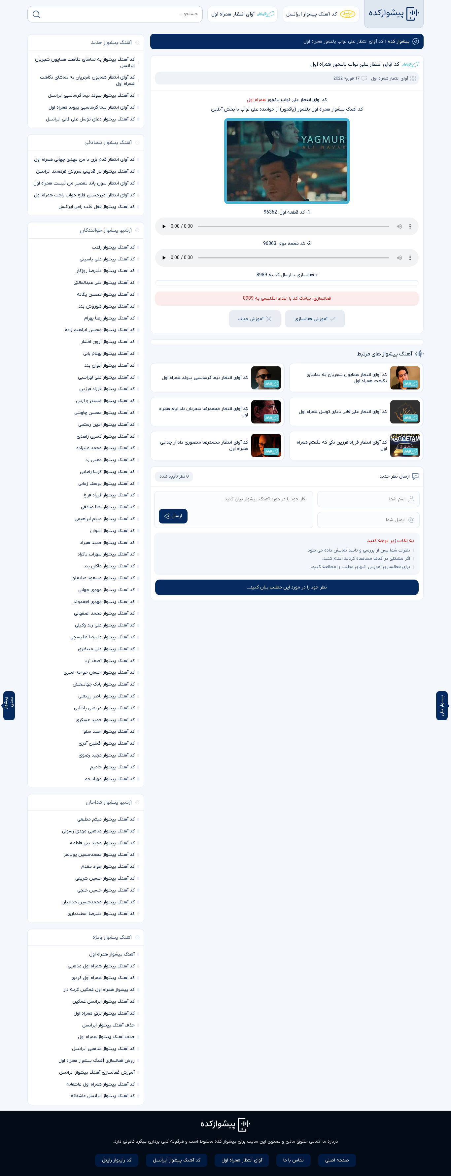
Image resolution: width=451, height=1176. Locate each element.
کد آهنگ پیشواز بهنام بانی (109, 354)
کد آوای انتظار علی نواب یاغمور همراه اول (354, 64)
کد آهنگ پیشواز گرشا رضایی (107, 472)
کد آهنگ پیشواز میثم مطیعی (106, 819)
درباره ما (330, 1141)
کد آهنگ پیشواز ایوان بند (109, 365)
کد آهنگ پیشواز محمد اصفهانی (104, 613)
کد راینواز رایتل (116, 1160)
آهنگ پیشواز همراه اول (112, 954)
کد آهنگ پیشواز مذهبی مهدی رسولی (98, 831)
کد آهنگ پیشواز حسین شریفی (105, 878)
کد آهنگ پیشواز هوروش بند (106, 306)
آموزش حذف (250, 319)
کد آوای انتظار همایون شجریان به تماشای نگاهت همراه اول (87, 80)
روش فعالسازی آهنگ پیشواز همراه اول (96, 1061)
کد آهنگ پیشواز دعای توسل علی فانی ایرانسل (90, 119)
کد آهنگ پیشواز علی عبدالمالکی (104, 283)
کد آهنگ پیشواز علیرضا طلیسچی (102, 637)
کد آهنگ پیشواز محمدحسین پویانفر (99, 855)
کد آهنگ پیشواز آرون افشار (108, 342)
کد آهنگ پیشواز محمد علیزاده (105, 448)
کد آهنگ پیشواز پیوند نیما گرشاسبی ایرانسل (91, 95)
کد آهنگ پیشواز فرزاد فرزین (107, 389)
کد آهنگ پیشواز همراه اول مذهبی (101, 966)
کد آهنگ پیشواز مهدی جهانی (106, 590)
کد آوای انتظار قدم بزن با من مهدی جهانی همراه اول (84, 159)
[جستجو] (36, 14)
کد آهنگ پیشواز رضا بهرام (109, 318)
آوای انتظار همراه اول (233, 14)
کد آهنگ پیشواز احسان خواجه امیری (99, 672)
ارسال (176, 516)
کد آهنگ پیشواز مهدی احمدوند (104, 602)
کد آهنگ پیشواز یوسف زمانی (106, 484)
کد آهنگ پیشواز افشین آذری (107, 743)
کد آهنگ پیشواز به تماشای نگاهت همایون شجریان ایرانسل (85, 62)
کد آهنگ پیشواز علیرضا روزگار (105, 271)
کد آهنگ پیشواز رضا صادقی (108, 507)
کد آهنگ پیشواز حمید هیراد (107, 543)
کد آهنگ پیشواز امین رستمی (106, 424)
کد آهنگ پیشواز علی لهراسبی (106, 377)
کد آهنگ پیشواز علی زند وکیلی (105, 625)
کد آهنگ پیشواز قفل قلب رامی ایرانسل (96, 207)
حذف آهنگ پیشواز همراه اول (106, 1037)
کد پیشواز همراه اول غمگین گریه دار (99, 990)
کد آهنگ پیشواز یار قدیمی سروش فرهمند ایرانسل (85, 171)
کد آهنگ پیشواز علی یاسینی (107, 259)
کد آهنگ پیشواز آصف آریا (110, 661)
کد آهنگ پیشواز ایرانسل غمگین (103, 1001)
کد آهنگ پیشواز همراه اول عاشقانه (100, 1084)
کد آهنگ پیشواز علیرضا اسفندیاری (101, 914)
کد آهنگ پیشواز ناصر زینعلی (106, 696)
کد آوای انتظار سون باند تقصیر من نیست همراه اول (84, 183)
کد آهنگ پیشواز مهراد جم (110, 779)
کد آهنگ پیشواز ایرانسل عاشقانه (103, 1096)
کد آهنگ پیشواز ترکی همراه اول (104, 1013)
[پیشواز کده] (394, 14)
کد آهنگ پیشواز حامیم (112, 767)
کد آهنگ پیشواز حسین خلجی (106, 890)
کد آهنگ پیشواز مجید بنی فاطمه (102, 843)
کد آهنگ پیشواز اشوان (112, 531)
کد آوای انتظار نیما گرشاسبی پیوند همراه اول (92, 107)
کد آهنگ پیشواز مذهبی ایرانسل (103, 1049)
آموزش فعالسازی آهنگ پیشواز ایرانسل (97, 1072)
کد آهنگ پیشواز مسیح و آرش (105, 401)
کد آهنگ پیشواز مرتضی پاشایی (104, 708)
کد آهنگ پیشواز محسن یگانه (106, 294)
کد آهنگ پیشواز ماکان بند (109, 566)
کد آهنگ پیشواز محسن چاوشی (104, 413)
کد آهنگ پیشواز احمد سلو (109, 731)
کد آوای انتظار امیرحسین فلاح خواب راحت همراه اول (84, 195)
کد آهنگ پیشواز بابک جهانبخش (104, 684)
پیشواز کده (399, 41)
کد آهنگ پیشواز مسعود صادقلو (104, 578)
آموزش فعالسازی (311, 319)
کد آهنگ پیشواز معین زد (110, 460)
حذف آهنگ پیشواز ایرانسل (108, 1025)
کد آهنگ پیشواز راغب (113, 247)
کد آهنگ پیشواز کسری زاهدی (106, 436)
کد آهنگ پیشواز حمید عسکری (105, 720)
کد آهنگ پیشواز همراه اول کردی (103, 978)
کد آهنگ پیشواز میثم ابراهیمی (105, 519)
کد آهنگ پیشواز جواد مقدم (108, 866)
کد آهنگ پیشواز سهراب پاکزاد (106, 554)
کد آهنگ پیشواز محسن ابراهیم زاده (100, 330)
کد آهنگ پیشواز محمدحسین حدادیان (98, 902)
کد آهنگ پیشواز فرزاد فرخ (109, 495)
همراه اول (256, 100)
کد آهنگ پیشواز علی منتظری (106, 649)
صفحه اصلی (337, 1160)
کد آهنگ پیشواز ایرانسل (311, 14)
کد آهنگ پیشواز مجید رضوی (107, 755)
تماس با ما (293, 1160)
